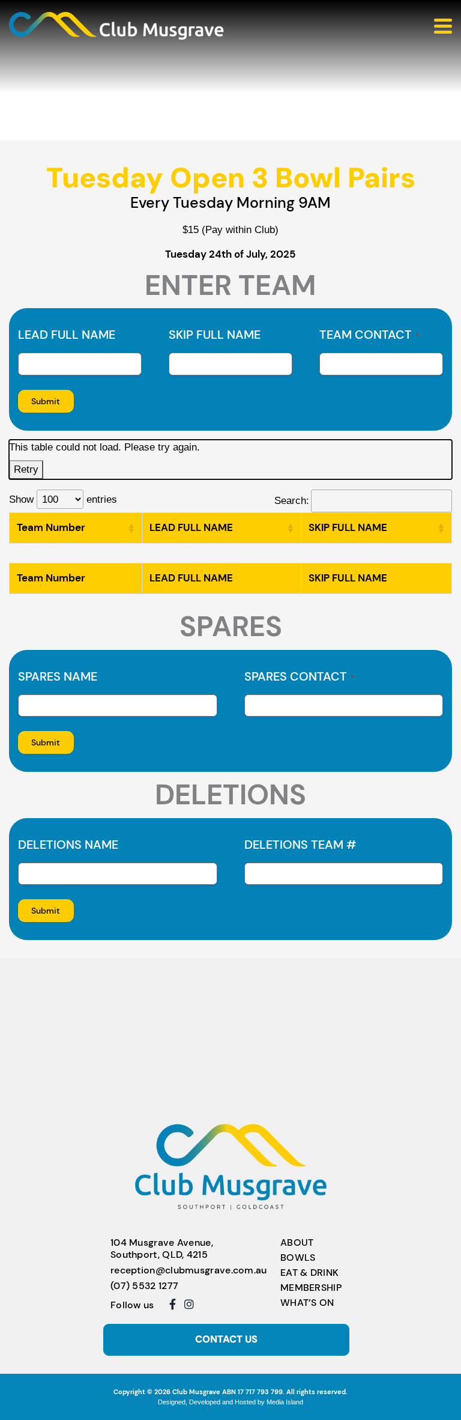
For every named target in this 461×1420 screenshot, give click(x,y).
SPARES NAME (57, 676)
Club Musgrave (196, 1392)
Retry (26, 469)
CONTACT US (226, 1339)
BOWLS (298, 1257)
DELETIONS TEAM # (300, 844)
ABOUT (297, 1242)
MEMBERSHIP (311, 1287)
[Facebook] (172, 1304)
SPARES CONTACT (299, 676)
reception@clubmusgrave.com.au (188, 1270)
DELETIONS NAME (68, 844)
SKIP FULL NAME (215, 334)
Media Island (285, 1402)
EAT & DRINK (309, 1272)
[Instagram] (189, 1304)
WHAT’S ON (307, 1302)
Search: (291, 500)
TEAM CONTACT (369, 334)
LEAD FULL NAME (66, 334)
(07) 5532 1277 (144, 1285)
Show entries (63, 499)
